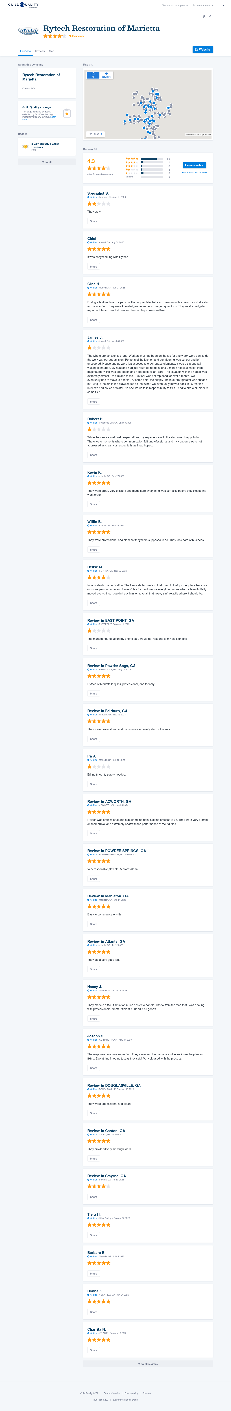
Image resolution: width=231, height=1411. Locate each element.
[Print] (204, 16)
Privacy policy (131, 1393)
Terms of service (112, 1393)
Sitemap (147, 1393)
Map (51, 51)
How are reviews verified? (194, 172)
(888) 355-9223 (100, 1399)
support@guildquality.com (125, 1399)
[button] (137, 92)
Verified (94, 196)
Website (204, 49)
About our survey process (175, 5)
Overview (25, 51)
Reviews (40, 51)
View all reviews (148, 1364)
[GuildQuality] (23, 5)
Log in (220, 5)
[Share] (210, 16)
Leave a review (194, 165)
